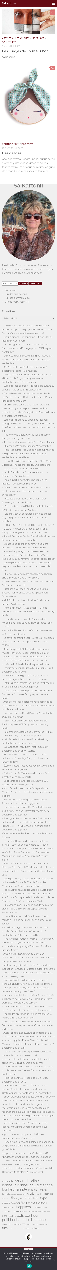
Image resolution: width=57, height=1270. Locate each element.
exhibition (31, 1198)
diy (12, 1198)
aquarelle (8, 1181)
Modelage (38, 38)
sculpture (43, 1224)
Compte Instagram (9, 1194)
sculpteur (34, 1224)
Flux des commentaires (17, 297)
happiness (24, 1207)
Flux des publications (16, 294)
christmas (42, 1190)
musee (6, 1211)
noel (44, 1212)
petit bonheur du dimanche (24, 1220)
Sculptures (9, 42)
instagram (38, 1207)
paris (4, 1215)
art (17, 1181)
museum (16, 1211)
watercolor (37, 1228)
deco (37, 1194)
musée (24, 1212)
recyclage (16, 1224)
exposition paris (37, 1202)
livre (45, 1207)
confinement (21, 1194)
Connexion (10, 290)
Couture (7, 144)
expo (43, 1198)
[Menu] (53, 3)
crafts (30, 1193)
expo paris (6, 1203)
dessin (5, 1198)
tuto (5, 1228)
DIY (17, 144)
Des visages (11, 153)
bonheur (9, 1185)
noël (48, 1212)
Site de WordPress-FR (16, 301)
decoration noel (46, 1194)
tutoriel (25, 1228)
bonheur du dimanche (35, 1185)
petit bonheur (28, 1215)
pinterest (6, 1224)
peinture (12, 1216)
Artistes (7, 38)
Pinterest (27, 144)
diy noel (19, 1198)
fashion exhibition (8, 1207)
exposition (19, 1202)
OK (29, 1266)
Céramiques (22, 38)
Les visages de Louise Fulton (25, 51)
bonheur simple (14, 1189)
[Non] (53, 1259)
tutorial (14, 1228)
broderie (32, 1189)
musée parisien (35, 1212)
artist (24, 1181)
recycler (26, 1224)
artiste (35, 1181)
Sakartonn (9, 3)
